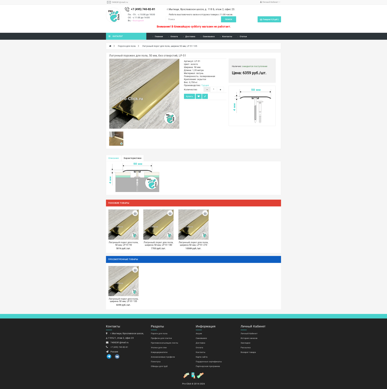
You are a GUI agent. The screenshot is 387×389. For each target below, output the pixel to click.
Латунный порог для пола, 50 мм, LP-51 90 (123, 243)
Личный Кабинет (249, 333)
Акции (199, 333)
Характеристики (132, 158)
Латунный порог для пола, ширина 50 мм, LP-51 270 (193, 243)
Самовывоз (209, 36)
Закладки (245, 343)
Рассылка (245, 347)
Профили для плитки (161, 338)
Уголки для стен (159, 347)
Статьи (243, 36)
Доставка (190, 36)
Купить (189, 96)
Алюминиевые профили (163, 357)
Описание (113, 158)
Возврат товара (248, 352)
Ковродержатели (159, 352)
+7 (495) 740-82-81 (119, 347)
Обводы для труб (159, 366)
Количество (190, 89)
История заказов (249, 338)
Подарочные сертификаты (209, 361)
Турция (205, 85)
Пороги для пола (127, 46)
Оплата (174, 36)
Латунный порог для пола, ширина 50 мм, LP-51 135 (169, 46)
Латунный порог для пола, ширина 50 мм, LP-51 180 (158, 243)
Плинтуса (155, 361)
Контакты (227, 36)
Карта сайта (202, 357)
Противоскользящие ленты (164, 343)
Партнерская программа (208, 366)
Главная (159, 36)
